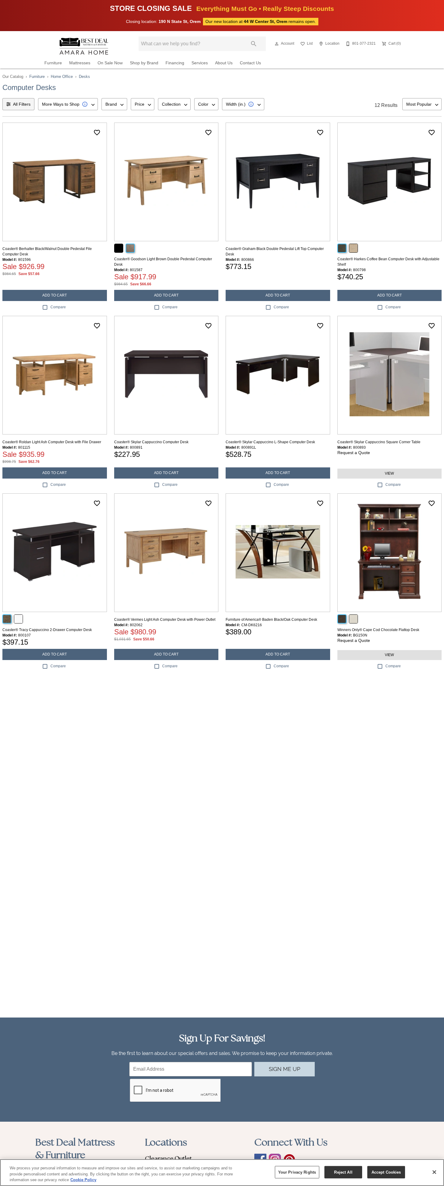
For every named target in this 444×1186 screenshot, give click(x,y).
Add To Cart (54, 295)
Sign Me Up (284, 1069)
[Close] (434, 1172)
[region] (222, 1172)
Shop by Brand (144, 63)
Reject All (343, 1172)
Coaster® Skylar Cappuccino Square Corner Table (378, 442)
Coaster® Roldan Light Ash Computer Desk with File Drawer (51, 442)
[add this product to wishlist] (97, 132)
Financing (175, 63)
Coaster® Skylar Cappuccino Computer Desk (151, 442)
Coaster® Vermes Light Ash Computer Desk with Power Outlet (164, 619)
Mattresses (79, 63)
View (389, 473)
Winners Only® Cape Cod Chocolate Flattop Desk (378, 630)
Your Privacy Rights (297, 1172)
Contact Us (250, 63)
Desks (84, 76)
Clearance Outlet (168, 1158)
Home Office (62, 76)
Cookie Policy (83, 1180)
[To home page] (84, 46)
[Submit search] (253, 43)
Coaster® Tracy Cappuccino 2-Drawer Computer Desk (47, 630)
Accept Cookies (386, 1172)
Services (199, 63)
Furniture (53, 63)
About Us (224, 63)
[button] (276, 43)
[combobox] (68, 104)
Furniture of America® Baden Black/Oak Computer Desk (271, 619)
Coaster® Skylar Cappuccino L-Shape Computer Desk (270, 442)
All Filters (22, 104)
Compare (58, 307)
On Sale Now (110, 63)
